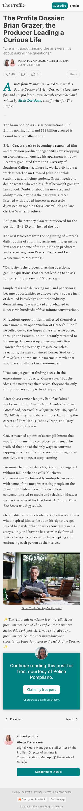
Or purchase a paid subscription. (41, 699)
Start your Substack (33, 799)
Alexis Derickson (57, 61)
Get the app (58, 799)
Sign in (74, 5)
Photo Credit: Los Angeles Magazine (42, 608)
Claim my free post (41, 689)
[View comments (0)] (23, 74)
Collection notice (62, 792)
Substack (25, 806)
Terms (47, 792)
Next (69, 719)
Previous (15, 719)
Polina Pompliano (29, 61)
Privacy (38, 792)
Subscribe (59, 5)
